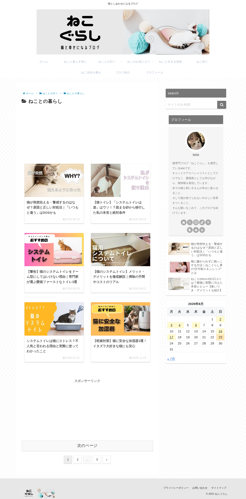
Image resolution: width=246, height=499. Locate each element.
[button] (221, 105)
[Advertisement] (87, 132)
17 (171, 337)
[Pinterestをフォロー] (208, 222)
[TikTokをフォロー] (202, 222)
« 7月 (171, 359)
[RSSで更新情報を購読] (202, 230)
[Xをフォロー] (190, 222)
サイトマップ (218, 487)
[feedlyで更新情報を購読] (196, 230)
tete (196, 155)
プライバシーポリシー (176, 487)
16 (220, 331)
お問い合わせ (199, 487)
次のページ (87, 445)
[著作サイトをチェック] (184, 222)
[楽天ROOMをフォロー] (190, 230)
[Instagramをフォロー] (196, 222)
